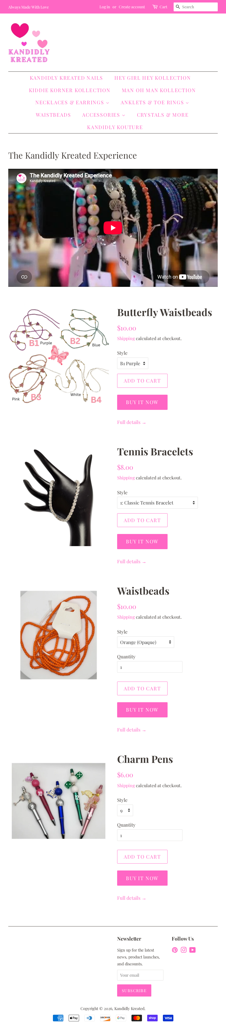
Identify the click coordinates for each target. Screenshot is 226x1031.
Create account (132, 6)
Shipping (126, 338)
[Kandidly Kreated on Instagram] (184, 950)
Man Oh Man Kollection (159, 90)
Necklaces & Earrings (70, 102)
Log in (104, 6)
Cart (163, 6)
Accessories (102, 114)
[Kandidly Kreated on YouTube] (192, 950)
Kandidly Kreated (129, 1008)
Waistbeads (53, 114)
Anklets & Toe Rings (153, 102)
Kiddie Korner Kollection (70, 90)
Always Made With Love (28, 7)
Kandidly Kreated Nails (66, 77)
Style (122, 353)
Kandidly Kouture (115, 127)
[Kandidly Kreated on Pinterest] (175, 950)
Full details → (131, 422)
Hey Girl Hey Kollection (152, 77)
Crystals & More (163, 114)
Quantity (126, 656)
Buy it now (142, 402)
